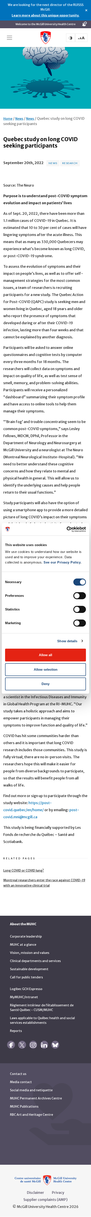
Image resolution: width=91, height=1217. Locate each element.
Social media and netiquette (31, 1090)
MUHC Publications (24, 1106)
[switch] (79, 595)
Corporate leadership (26, 936)
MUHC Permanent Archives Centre (36, 1098)
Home (7, 119)
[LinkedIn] (44, 1045)
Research (70, 163)
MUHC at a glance (23, 945)
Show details (67, 641)
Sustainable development (29, 969)
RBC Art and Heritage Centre (31, 1115)
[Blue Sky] (55, 1045)
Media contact (21, 1082)
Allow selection (45, 669)
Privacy (58, 1192)
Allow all (45, 655)
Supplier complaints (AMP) (45, 1199)
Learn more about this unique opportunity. (45, 15)
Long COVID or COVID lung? (23, 870)
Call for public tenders (26, 977)
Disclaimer (35, 1192)
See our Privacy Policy (62, 562)
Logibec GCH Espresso (26, 989)
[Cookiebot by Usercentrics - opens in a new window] (66, 529)
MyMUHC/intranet (24, 997)
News (19, 119)
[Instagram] (33, 1045)
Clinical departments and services (35, 961)
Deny (45, 684)
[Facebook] (11, 1045)
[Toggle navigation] (9, 38)
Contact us (18, 1074)
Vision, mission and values (29, 953)
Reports (16, 1031)
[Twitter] (22, 1045)
